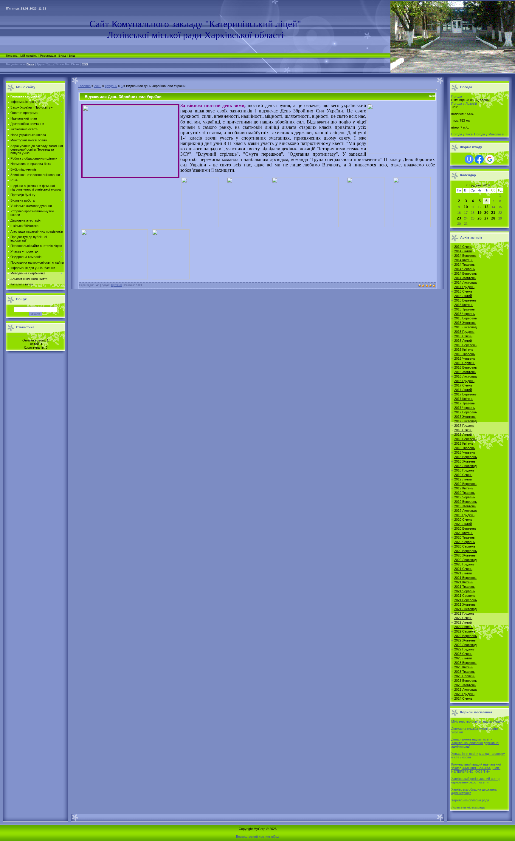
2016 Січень (463, 336)
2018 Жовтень (465, 461)
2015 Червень (464, 314)
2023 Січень (463, 654)
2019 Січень (463, 475)
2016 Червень (464, 358)
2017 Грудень (464, 425)
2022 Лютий (463, 622)
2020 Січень (463, 519)
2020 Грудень (464, 564)
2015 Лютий (463, 296)
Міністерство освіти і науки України (477, 721)
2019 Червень (464, 497)
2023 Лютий (463, 658)
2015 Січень (463, 291)
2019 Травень (464, 492)
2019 (97, 86)
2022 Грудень (464, 649)
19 (479, 213)
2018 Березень (465, 439)
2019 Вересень (465, 501)
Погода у (464, 103)
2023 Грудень (464, 694)
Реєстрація (48, 55)
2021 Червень (464, 591)
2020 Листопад (465, 560)
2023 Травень (464, 671)
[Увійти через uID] (469, 159)
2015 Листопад (465, 327)
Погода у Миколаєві (489, 134)
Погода (456, 96)
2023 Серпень (464, 676)
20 (486, 213)
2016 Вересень (465, 367)
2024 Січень (463, 698)
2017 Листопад (465, 421)
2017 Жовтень (465, 416)
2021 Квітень (463, 582)
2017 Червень (464, 407)
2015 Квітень (463, 305)
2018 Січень (463, 430)
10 (466, 207)
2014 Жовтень (465, 278)
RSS (85, 64)
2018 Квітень (463, 443)
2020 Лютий (463, 524)
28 (493, 218)
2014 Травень (464, 264)
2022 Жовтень (465, 640)
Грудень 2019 (479, 185)
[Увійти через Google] (489, 159)
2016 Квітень (463, 349)
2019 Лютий (463, 479)
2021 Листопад (465, 609)
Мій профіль (28, 55)
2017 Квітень (463, 399)
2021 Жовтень (465, 604)
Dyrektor (116, 285)
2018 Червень (464, 452)
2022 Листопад (465, 645)
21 (493, 213)
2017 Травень (464, 403)
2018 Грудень (464, 470)
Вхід (72, 55)
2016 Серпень (464, 363)
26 (479, 218)
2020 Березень (465, 528)
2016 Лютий (463, 340)
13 (486, 207)
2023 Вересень (465, 680)
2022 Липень (463, 627)
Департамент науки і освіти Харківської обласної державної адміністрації (475, 743)
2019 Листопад (465, 510)
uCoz (275, 836)
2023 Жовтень (465, 685)
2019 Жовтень (465, 506)
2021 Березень (465, 577)
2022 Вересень (465, 636)
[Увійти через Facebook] (479, 159)
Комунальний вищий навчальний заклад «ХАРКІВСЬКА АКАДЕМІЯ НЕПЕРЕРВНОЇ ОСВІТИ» (476, 768)
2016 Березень (465, 345)
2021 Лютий (463, 573)
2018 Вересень (465, 457)
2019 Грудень (464, 515)
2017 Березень (465, 394)
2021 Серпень (464, 595)
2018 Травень (464, 448)
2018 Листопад (465, 466)
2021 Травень (464, 586)
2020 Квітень (463, 533)
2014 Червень (464, 269)
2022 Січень (463, 618)
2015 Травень (464, 309)
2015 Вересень (465, 318)
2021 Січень (463, 569)
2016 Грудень (464, 381)
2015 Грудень (464, 331)
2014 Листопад (465, 282)
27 (486, 218)
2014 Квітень (463, 260)
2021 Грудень (464, 613)
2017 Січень (463, 385)
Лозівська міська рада (468, 807)
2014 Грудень (464, 287)
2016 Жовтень (465, 372)
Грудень (111, 86)
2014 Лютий (463, 251)
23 (459, 218)
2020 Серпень (464, 546)
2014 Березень (465, 255)
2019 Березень (465, 484)
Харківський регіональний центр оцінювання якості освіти (475, 780)
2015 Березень (465, 300)
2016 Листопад (465, 376)
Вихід (62, 55)
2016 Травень (464, 354)
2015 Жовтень (465, 322)
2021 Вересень (465, 600)
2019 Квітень (463, 488)
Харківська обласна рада (470, 800)
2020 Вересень (465, 551)
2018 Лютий (463, 434)
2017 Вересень (465, 412)
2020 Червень (464, 542)
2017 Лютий (463, 390)
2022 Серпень (464, 631)
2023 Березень (465, 662)
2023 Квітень (463, 667)
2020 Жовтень (465, 555)
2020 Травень (464, 537)
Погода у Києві (462, 134)
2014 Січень (463, 246)
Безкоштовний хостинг (253, 836)
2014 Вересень (465, 273)
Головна (12, 55)
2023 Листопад (465, 689)
